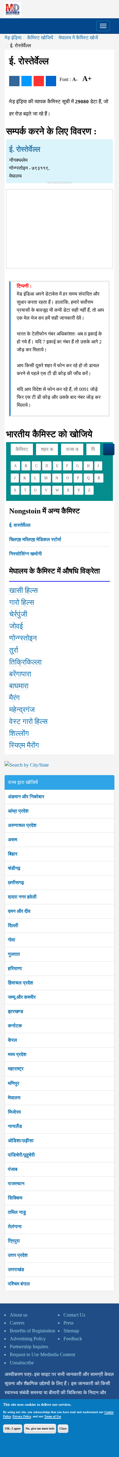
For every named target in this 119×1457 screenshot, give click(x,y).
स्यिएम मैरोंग (24, 745)
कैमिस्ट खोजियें (40, 37)
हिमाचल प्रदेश (20, 982)
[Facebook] (14, 81)
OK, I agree (12, 1428)
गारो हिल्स (21, 602)
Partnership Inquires (29, 1346)
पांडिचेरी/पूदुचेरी (21, 1154)
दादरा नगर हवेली (22, 896)
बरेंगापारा (20, 674)
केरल (12, 1040)
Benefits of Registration (32, 1330)
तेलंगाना (15, 1226)
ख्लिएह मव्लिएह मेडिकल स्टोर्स (35, 539)
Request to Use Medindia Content (42, 1354)
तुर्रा (13, 650)
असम (12, 839)
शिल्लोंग (19, 733)
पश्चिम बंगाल (19, 1283)
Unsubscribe (22, 1362)
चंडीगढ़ (14, 868)
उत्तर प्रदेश (17, 1255)
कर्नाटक (15, 1025)
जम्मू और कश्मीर (22, 997)
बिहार (12, 853)
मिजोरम (14, 1112)
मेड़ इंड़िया (13, 37)
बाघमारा (18, 686)
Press (68, 1322)
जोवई (16, 626)
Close (63, 1428)
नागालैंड (15, 1126)
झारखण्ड (15, 1011)
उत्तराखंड (16, 1269)
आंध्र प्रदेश (18, 811)
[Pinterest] (39, 81)
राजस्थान (16, 1183)
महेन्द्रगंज (22, 710)
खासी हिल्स (23, 590)
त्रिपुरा (14, 1240)
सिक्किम (15, 1197)
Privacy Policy (22, 1416)
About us (18, 1314)
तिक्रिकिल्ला (25, 662)
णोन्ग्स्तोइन (23, 638)
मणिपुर (13, 1083)
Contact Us (74, 1314)
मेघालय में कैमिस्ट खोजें (78, 37)
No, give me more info (40, 1428)
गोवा (11, 939)
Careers (17, 1322)
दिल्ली (13, 925)
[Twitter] (26, 81)
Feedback (72, 1338)
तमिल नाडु (17, 1212)
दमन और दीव (19, 911)
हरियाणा (15, 968)
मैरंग (14, 698)
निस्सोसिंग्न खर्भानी (25, 553)
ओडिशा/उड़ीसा (21, 1140)
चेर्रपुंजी (18, 614)
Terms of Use (52, 1416)
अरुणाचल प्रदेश (22, 825)
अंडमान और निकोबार (26, 796)
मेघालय (14, 1097)
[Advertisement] (59, 228)
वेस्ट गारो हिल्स (28, 721)
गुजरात (14, 954)
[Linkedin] (51, 81)
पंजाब (12, 1169)
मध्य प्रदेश (17, 1054)
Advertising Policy (28, 1338)
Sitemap (71, 1330)
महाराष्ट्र (15, 1068)
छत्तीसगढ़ (16, 882)
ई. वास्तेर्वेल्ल (20, 525)
